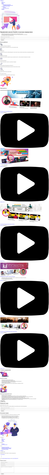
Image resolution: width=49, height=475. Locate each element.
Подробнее (1, 112)
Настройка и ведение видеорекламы (8, 5)
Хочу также (5, 112)
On (1, 0)
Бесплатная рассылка (4, 444)
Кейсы (3, 3)
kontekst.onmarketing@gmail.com (6, 458)
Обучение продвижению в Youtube (6, 448)
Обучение (3, 6)
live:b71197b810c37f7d (15, 458)
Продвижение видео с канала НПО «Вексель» (6, 111)
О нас (2, 438)
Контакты (3, 9)
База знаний (3, 2)
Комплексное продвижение (7, 4)
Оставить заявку (2, 384)
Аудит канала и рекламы (5, 449)
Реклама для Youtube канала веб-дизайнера (5, 163)
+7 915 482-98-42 (2, 454)
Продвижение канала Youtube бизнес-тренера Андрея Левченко (8, 331)
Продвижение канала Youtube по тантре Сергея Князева (7, 276)
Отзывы (3, 8)
